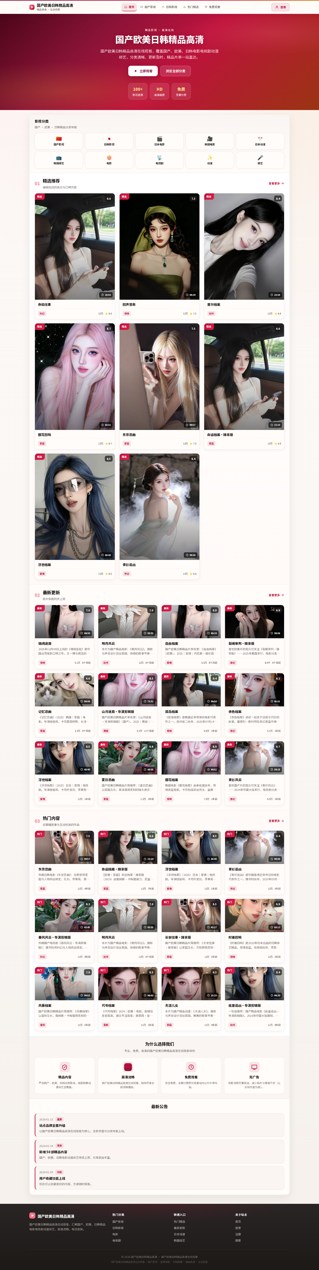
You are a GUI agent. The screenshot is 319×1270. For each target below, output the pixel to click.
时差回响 (235, 937)
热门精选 (179, 1221)
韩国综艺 (179, 1240)
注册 (238, 1234)
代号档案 (108, 1005)
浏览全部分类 (175, 71)
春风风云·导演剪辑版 (54, 937)
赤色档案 (235, 711)
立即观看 (146, 71)
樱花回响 (44, 435)
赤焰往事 (44, 304)
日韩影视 (118, 1228)
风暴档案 (44, 1005)
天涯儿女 (171, 1005)
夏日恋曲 (108, 780)
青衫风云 (235, 780)
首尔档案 (213, 304)
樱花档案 (171, 780)
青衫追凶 (129, 565)
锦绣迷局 (44, 643)
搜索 (238, 1240)
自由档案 (171, 643)
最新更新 (179, 1228)
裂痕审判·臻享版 (241, 643)
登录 (283, 7)
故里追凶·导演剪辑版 (245, 1005)
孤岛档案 (171, 711)
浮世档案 (44, 565)
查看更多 (274, 183)
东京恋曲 (129, 435)
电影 (115, 1234)
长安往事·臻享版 (178, 937)
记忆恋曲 (44, 711)
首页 (238, 1221)
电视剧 (116, 1240)
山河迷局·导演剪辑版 (118, 711)
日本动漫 (179, 1234)
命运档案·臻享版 (220, 435)
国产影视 (118, 1221)
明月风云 (108, 643)
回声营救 (129, 304)
